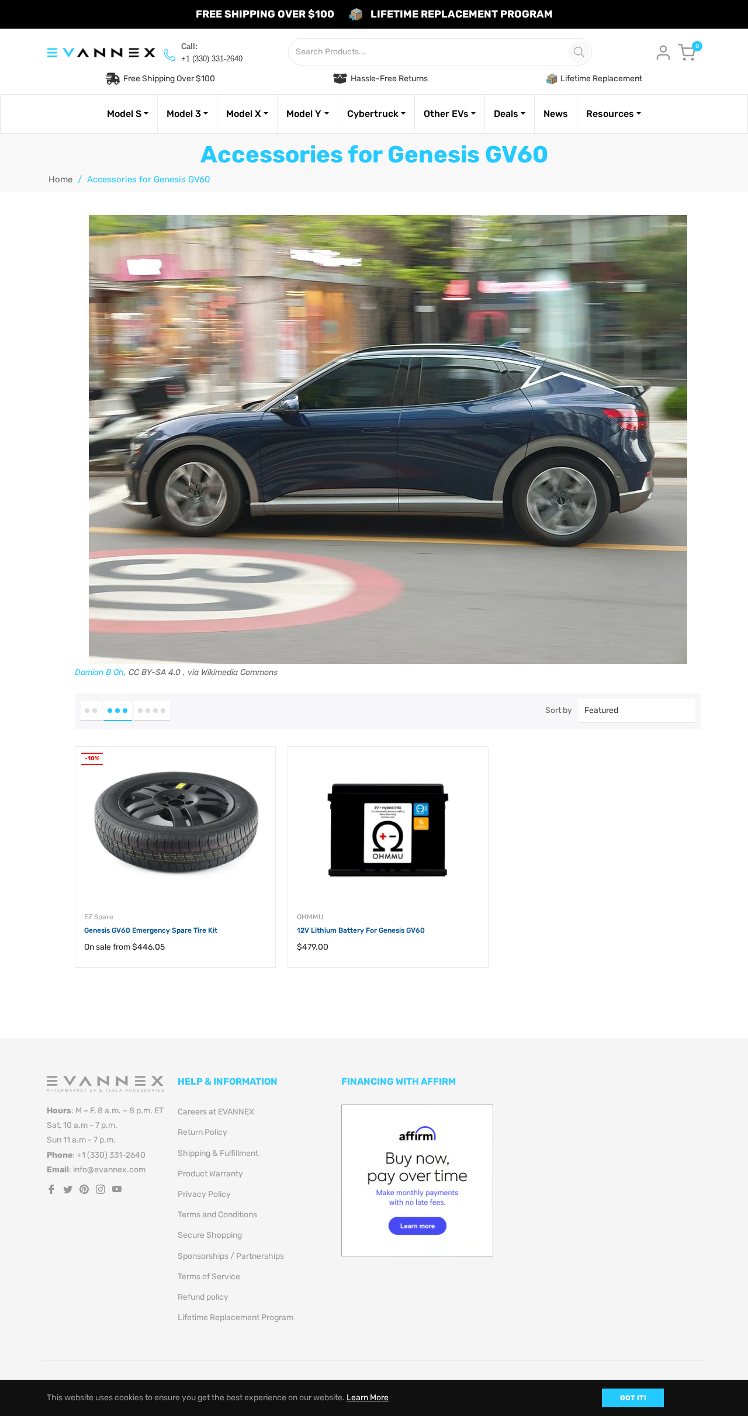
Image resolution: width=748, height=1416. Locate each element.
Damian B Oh (99, 672)
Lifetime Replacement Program (235, 1317)
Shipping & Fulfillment (218, 1153)
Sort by (558, 710)
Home (60, 179)
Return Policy (202, 1132)
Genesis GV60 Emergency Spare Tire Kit (150, 930)
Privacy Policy (204, 1194)
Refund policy (203, 1297)
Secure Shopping (210, 1235)
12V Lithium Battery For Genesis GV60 (361, 930)
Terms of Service (209, 1277)
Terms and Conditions (217, 1215)
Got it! (633, 1398)
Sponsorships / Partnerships (231, 1256)
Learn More (368, 1398)
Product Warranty (210, 1174)
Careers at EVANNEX (216, 1112)
